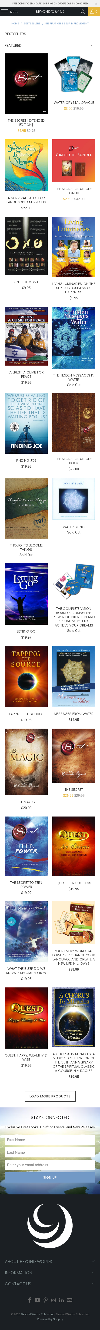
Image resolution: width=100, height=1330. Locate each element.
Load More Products (50, 1096)
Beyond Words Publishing (37, 1314)
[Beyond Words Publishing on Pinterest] (45, 1300)
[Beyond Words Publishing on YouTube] (37, 1300)
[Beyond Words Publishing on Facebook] (29, 1300)
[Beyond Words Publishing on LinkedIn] (61, 1300)
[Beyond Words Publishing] (50, 11)
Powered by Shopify (50, 1319)
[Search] (82, 11)
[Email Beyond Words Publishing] (70, 1300)
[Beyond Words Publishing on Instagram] (53, 1300)
